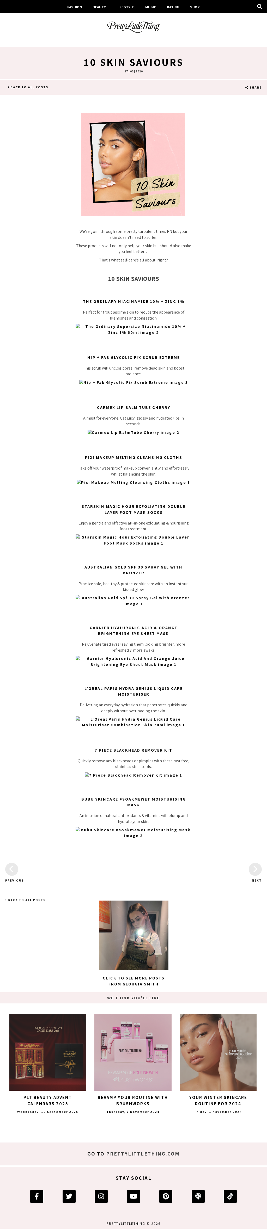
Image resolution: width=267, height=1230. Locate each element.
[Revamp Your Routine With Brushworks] (132, 1052)
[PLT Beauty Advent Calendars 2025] (47, 1052)
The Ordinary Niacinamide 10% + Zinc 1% (133, 301)
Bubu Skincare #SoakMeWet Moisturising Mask (133, 802)
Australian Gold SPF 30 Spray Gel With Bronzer (133, 570)
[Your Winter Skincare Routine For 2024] (218, 1052)
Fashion (74, 6)
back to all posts (28, 87)
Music (150, 6)
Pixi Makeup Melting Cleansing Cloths (133, 457)
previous (11, 880)
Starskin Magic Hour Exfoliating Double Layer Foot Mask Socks (133, 509)
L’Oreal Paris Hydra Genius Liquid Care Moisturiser (133, 691)
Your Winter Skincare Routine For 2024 (218, 1101)
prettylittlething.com (143, 1153)
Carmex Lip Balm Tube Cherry (133, 407)
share (255, 87)
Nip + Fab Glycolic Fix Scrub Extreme (133, 357)
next (257, 880)
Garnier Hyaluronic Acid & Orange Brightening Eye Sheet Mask (133, 630)
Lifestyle (125, 6)
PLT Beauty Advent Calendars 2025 (47, 1101)
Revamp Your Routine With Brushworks (133, 1101)
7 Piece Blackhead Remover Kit (133, 750)
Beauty (99, 6)
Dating (173, 6)
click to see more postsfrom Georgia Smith (134, 981)
